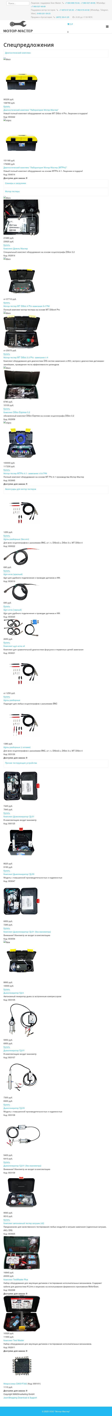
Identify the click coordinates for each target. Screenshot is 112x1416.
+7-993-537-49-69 (88, 3)
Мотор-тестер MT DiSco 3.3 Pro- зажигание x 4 (26, 357)
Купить (7, 106)
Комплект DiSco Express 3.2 (17, 412)
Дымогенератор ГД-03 (14, 1107)
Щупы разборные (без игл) (16, 539)
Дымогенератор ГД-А (14, 992)
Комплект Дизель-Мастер (16, 248)
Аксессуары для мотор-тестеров (20, 488)
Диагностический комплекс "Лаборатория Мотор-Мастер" (31, 109)
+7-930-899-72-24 (72, 3)
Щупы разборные (12, 700)
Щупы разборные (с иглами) (17, 747)
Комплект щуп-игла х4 (14, 645)
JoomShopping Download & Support (20, 1397)
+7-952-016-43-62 (82, 10)
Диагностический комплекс (18, 52)
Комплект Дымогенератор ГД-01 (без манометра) (27, 931)
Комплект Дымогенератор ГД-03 (19, 874)
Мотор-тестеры (12, 191)
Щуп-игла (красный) (13, 574)
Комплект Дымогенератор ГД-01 (19, 816)
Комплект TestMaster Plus (16, 1279)
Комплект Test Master (14, 1340)
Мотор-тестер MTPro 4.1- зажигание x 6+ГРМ (25, 473)
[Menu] (107, 26)
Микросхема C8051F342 (15, 1383)
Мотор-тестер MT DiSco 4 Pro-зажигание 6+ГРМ (27, 306)
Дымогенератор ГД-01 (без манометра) (22, 1165)
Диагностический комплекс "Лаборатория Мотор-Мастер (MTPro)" (35, 167)
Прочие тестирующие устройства (21, 762)
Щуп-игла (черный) (13, 609)
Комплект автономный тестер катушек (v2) (24, 1223)
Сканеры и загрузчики (15, 183)
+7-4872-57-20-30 (66, 10)
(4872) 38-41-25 (62, 17)
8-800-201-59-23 (43, 13)
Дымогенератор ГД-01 (14, 1050)
